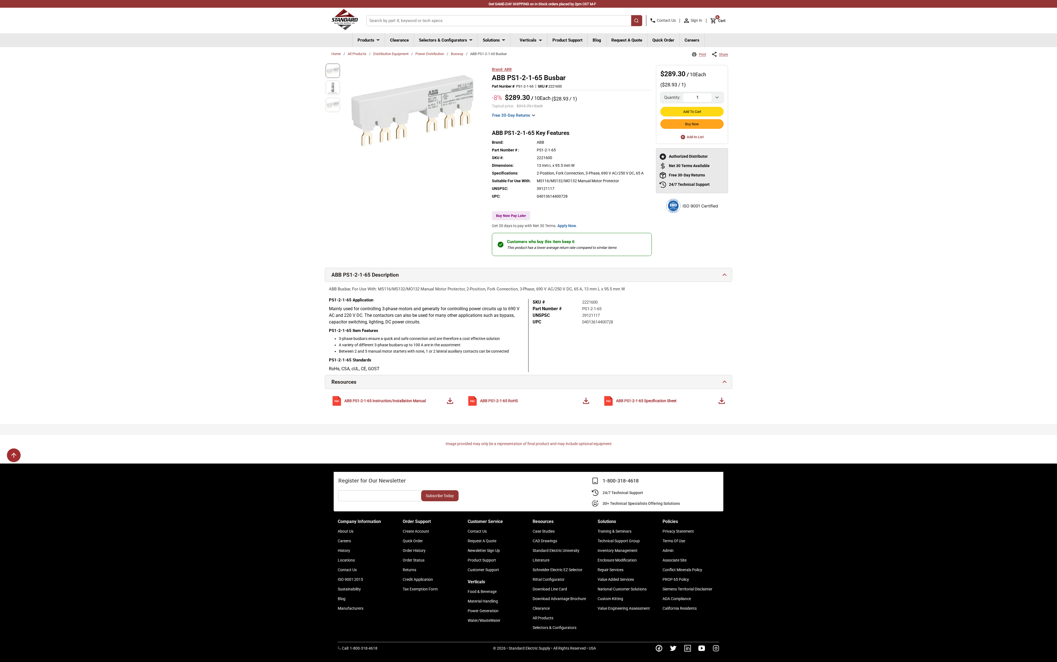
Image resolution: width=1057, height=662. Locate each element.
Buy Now (692, 124)
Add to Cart (692, 112)
